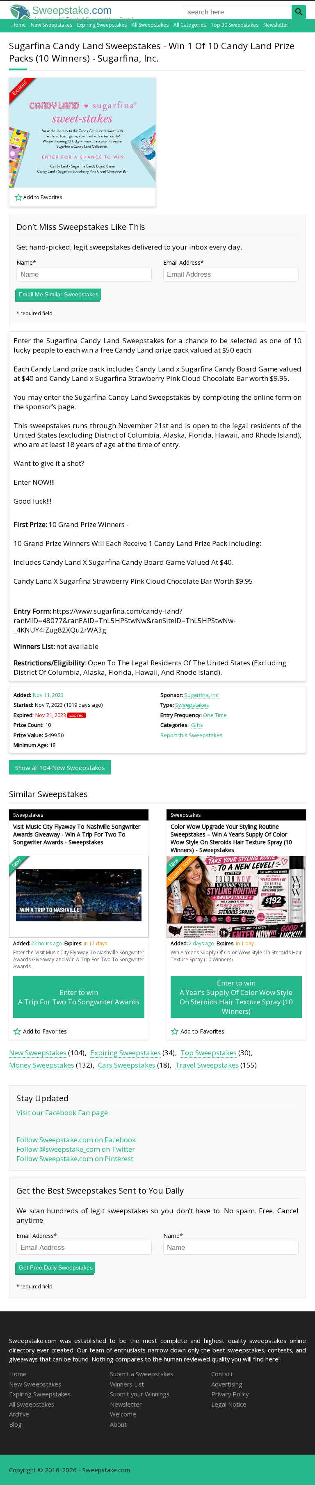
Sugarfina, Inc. (201, 695)
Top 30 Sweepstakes (234, 24)
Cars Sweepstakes (126, 1065)
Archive (19, 1414)
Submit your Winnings (139, 1394)
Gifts (197, 725)
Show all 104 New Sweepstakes (60, 767)
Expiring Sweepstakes (102, 24)
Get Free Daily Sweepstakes (56, 1267)
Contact (222, 1374)
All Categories (189, 24)
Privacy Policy (230, 1394)
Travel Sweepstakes (207, 1065)
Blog (15, 1424)
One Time (215, 715)
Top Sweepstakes (208, 1052)
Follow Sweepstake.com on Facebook (76, 1139)
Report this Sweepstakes (191, 735)
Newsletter (275, 24)
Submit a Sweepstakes (141, 1374)
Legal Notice (229, 1404)
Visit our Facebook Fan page (62, 1112)
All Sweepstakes (150, 24)
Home (18, 24)
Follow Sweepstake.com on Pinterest (74, 1158)
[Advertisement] (237, 142)
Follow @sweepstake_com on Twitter (75, 1149)
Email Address (182, 262)
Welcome (123, 1414)
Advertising (226, 1384)
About (118, 1424)
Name (24, 262)
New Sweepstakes (51, 24)
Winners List (127, 1384)
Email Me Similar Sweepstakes (58, 294)
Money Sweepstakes (41, 1065)
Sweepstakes (192, 704)
